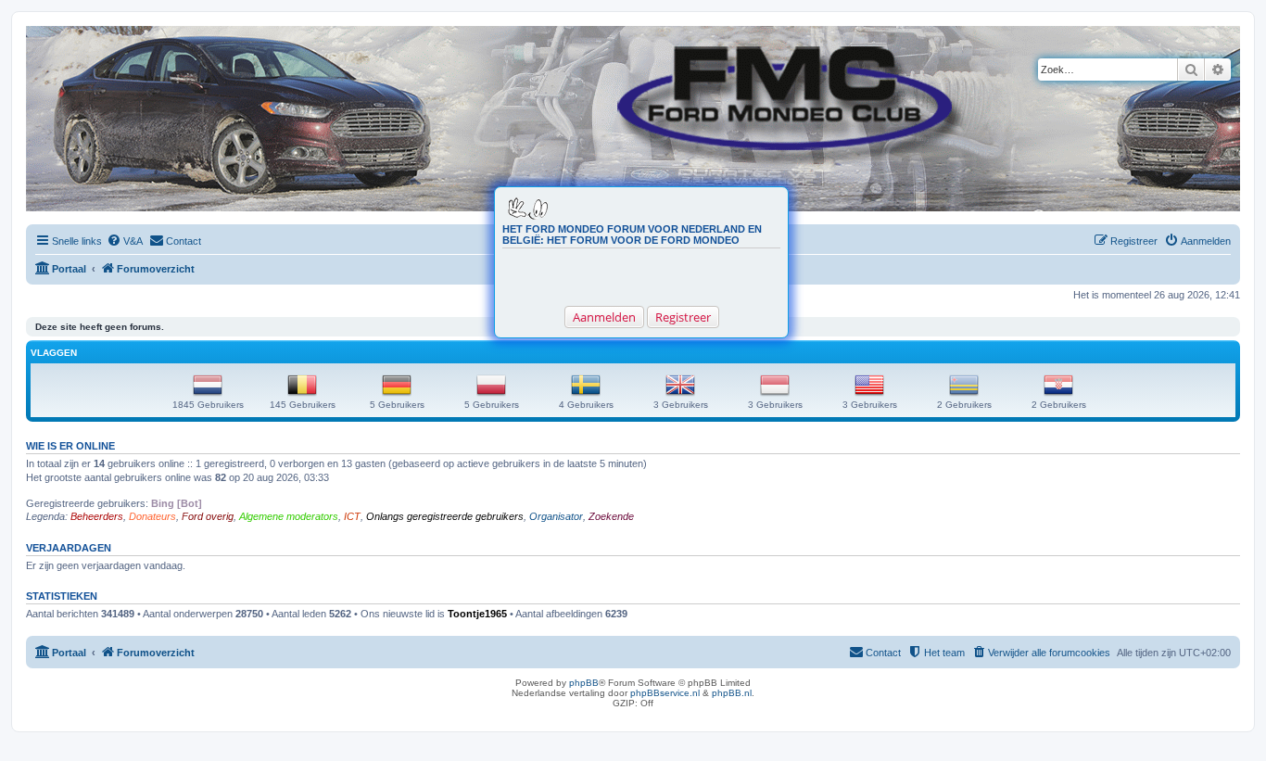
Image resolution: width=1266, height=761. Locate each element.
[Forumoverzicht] (41, 35)
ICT (352, 516)
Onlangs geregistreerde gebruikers (445, 516)
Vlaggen (54, 353)
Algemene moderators (288, 516)
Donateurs (152, 516)
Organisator (556, 516)
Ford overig (208, 516)
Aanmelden (604, 317)
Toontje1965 (477, 613)
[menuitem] (125, 241)
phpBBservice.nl (665, 693)
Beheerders (96, 516)
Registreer (683, 317)
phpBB (584, 683)
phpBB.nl (732, 693)
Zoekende (611, 516)
